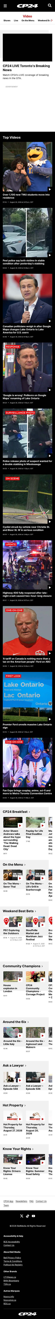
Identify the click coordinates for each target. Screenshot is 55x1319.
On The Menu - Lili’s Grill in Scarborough (34, 886)
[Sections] (5, 6)
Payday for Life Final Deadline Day (34, 833)
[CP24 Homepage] (27, 6)
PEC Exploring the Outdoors (11, 932)
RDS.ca (7, 1303)
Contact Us (41, 1201)
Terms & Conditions (13, 1261)
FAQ (31, 1201)
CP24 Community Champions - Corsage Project (35, 990)
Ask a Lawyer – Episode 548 (12, 1087)
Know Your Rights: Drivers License (12, 1171)
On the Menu (28, 20)
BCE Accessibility (12, 1241)
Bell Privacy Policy (12, 1257)
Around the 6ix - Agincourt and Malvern (35, 1044)
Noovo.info (9, 1296)
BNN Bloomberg (11, 1280)
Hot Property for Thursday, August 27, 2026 (12, 1127)
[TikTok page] (27, 1215)
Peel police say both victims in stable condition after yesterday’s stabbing (24, 262)
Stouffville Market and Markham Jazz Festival (34, 935)
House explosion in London (10, 988)
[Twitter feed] (21, 1215)
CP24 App (8, 1201)
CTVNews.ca (10, 1277)
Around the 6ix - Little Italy (12, 1043)
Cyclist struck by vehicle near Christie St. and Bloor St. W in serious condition (26, 528)
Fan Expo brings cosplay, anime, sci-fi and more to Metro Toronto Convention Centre (27, 792)
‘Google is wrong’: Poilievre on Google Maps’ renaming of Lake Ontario (24, 397)
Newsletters (21, 1201)
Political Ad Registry (13, 1264)
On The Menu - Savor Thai (12, 885)
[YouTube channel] (33, 1215)
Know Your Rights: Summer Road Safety (35, 1171)
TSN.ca (7, 1284)
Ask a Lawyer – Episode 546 (34, 1087)
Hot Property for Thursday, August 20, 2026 (35, 1129)
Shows (7, 20)
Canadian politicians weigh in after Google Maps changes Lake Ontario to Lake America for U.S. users (27, 329)
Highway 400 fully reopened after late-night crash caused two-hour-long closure (27, 594)
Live (16, 20)
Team (6, 1205)
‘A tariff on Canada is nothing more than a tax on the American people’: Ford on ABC (27, 660)
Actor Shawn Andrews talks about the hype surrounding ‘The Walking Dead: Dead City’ (12, 840)
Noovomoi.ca (10, 1300)
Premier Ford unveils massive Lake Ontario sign (27, 726)
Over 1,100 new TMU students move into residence (26, 196)
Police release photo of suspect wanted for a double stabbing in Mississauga (27, 463)
